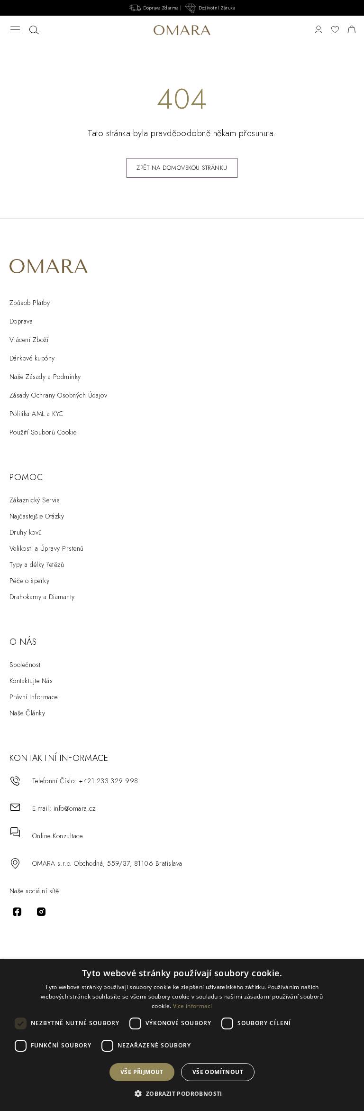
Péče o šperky (29, 580)
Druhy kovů (25, 532)
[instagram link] (41, 911)
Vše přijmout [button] (142, 1072)
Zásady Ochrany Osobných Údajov (58, 395)
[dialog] (182, 1035)
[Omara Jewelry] (182, 30)
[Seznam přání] (335, 30)
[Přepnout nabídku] (15, 30)
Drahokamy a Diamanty (42, 597)
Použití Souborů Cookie (43, 432)
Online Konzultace (57, 836)
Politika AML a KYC (36, 413)
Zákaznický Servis (34, 500)
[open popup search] (34, 30)
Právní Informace (33, 697)
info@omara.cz (74, 808)
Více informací (192, 1006)
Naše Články (27, 713)
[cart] (351, 30)
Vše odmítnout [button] (217, 1072)
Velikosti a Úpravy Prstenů (46, 548)
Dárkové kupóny (32, 358)
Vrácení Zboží (28, 339)
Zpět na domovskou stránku (182, 167)
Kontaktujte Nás (31, 680)
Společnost (25, 664)
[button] (182, 1094)
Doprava (21, 321)
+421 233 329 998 (108, 781)
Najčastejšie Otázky (36, 516)
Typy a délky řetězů (36, 564)
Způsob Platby (29, 302)
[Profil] (318, 30)
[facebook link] (17, 911)
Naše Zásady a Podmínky (45, 376)
